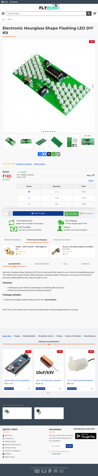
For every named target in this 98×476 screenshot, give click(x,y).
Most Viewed (34, 403)
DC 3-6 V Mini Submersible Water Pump (81, 380)
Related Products (12, 240)
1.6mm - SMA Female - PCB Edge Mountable (31, 247)
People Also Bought (49, 342)
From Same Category (37, 240)
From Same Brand (61, 240)
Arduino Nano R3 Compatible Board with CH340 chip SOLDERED (18, 380)
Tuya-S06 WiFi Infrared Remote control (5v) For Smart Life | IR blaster (53, 409)
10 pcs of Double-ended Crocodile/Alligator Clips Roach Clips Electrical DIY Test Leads (78, 247)
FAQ (65, 264)
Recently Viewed (13, 403)
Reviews (85, 264)
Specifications (42, 264)
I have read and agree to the (60, 452)
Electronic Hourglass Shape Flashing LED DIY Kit (21, 409)
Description (14, 264)
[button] (5, 86)
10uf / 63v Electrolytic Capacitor (48, 380)
